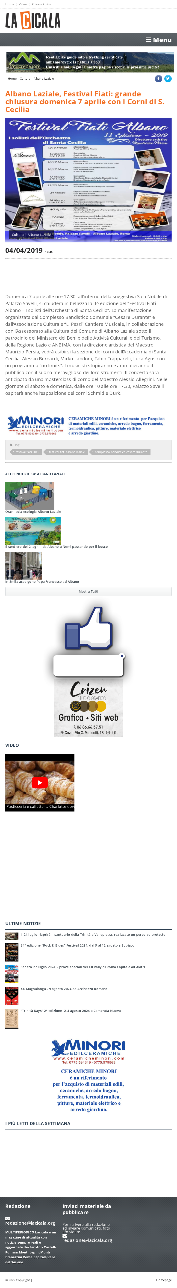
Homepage (164, 1280)
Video (23, 4)
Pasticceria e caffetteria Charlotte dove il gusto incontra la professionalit (71, 806)
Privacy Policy (41, 4)
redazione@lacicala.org (30, 1223)
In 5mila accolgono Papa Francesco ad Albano (42, 581)
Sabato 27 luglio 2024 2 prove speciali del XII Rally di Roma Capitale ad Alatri (83, 967)
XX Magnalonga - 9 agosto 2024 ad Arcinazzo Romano (64, 989)
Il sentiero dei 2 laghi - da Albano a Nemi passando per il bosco (56, 546)
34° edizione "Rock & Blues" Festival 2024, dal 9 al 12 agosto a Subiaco (77, 945)
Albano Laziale (44, 78)
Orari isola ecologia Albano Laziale (33, 511)
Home (9, 4)
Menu (162, 39)
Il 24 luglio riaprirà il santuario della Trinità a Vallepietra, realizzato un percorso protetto (93, 934)
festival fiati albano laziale (67, 452)
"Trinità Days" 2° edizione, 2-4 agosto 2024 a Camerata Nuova (71, 1010)
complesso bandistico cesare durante (121, 452)
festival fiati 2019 (27, 452)
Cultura (25, 78)
